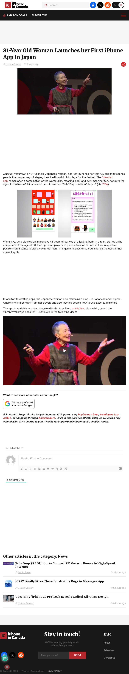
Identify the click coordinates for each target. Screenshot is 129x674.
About (107, 642)
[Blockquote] (48, 469)
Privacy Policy (54, 671)
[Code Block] (52, 469)
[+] (65, 468)
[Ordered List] (39, 469)
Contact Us (109, 657)
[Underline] (30, 469)
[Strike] (35, 469)
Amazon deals (17, 15)
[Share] (123, 64)
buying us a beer (88, 414)
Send (77, 655)
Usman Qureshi (13, 64)
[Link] (57, 469)
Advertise (109, 650)
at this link (78, 308)
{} (61, 468)
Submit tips (40, 15)
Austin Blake (24, 572)
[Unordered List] (44, 469)
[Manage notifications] (6, 667)
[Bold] (22, 469)
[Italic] (26, 469)
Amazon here (46, 417)
